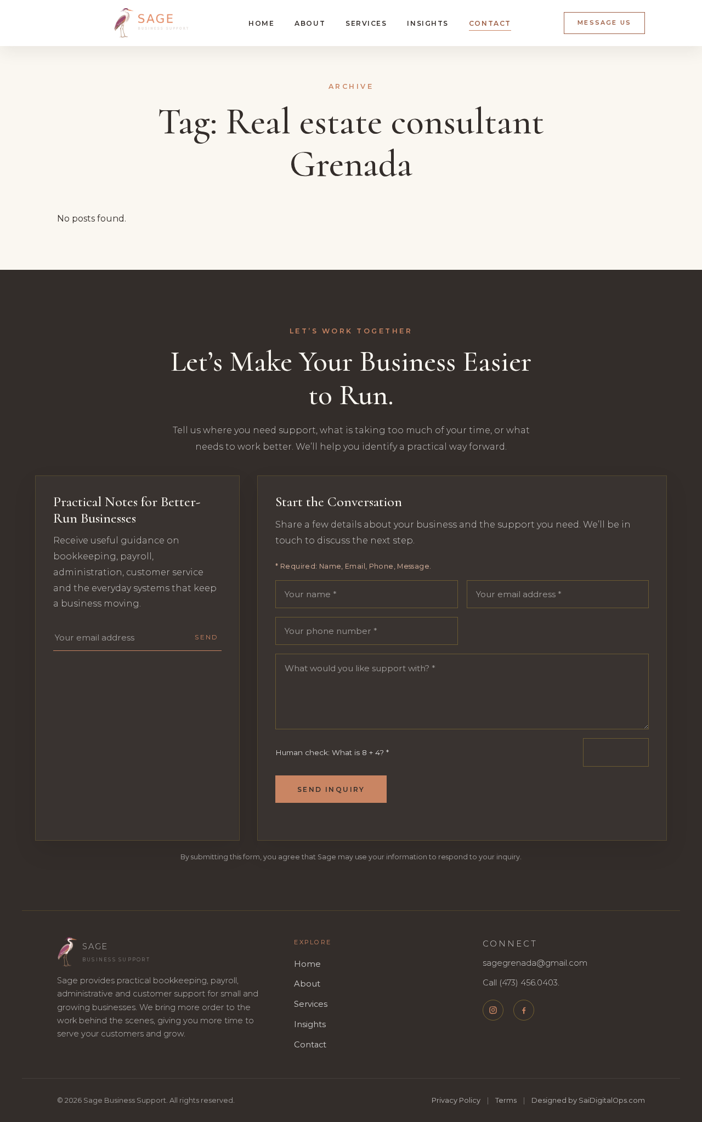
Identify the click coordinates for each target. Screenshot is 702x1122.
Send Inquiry (331, 789)
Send (206, 637)
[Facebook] (523, 1010)
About (310, 23)
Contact (490, 23)
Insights (428, 23)
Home (261, 23)
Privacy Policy (456, 1100)
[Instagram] (493, 1010)
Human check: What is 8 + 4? (332, 752)
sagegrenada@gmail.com (535, 963)
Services (366, 23)
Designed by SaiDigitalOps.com (588, 1100)
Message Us (604, 22)
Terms (506, 1100)
